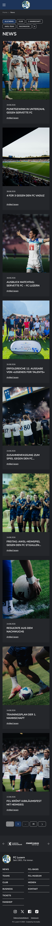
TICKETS (7, 895)
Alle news (9, 21)
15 (33, 824)
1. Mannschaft (34, 21)
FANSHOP (7, 902)
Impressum (34, 918)
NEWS (6, 869)
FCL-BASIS (33, 869)
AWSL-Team (9, 26)
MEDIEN (32, 882)
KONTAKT (33, 889)
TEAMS (6, 876)
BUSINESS (8, 889)
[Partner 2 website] (13, 843)
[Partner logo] (15, 911)
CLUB (5, 882)
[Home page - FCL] (26, 5)
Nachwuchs (24, 26)
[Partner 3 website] (30, 843)
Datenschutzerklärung (21, 918)
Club (21, 21)
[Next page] (42, 824)
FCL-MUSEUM (35, 876)
